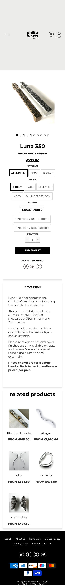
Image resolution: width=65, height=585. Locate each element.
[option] (32, 102)
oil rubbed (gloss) (38, 196)
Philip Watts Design (32, 153)
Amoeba (46, 475)
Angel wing (19, 517)
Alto (19, 475)
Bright (17, 187)
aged (17, 196)
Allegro (46, 433)
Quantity (32, 233)
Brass (34, 173)
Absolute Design (39, 581)
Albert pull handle (18, 433)
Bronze (48, 173)
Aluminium (18, 173)
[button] (32, 250)
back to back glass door (32, 228)
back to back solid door (32, 219)
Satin (30, 187)
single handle (32, 209)
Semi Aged (45, 187)
